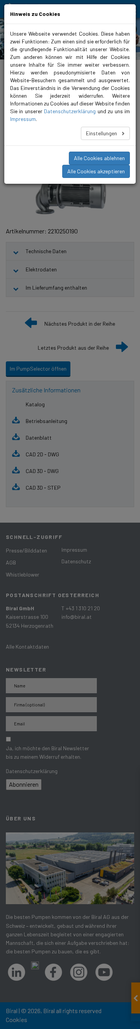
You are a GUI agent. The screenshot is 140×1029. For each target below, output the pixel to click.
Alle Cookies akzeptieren (96, 171)
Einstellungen (102, 133)
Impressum (23, 119)
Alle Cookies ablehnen (99, 158)
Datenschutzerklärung (70, 111)
